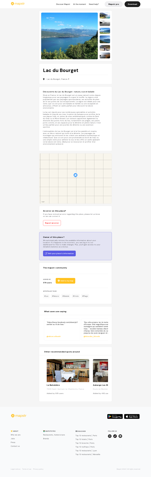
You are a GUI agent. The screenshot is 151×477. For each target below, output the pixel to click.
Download (132, 4)
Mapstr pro (113, 4)
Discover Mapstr (63, 4)
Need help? (94, 4)
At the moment (79, 4)
